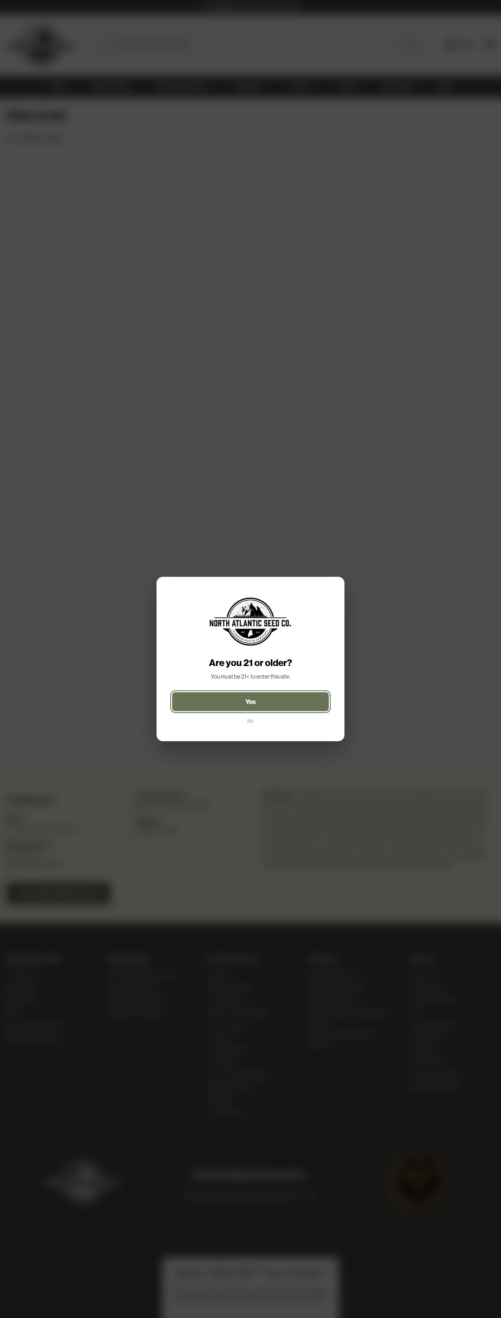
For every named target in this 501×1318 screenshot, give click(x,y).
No (250, 721)
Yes (250, 702)
